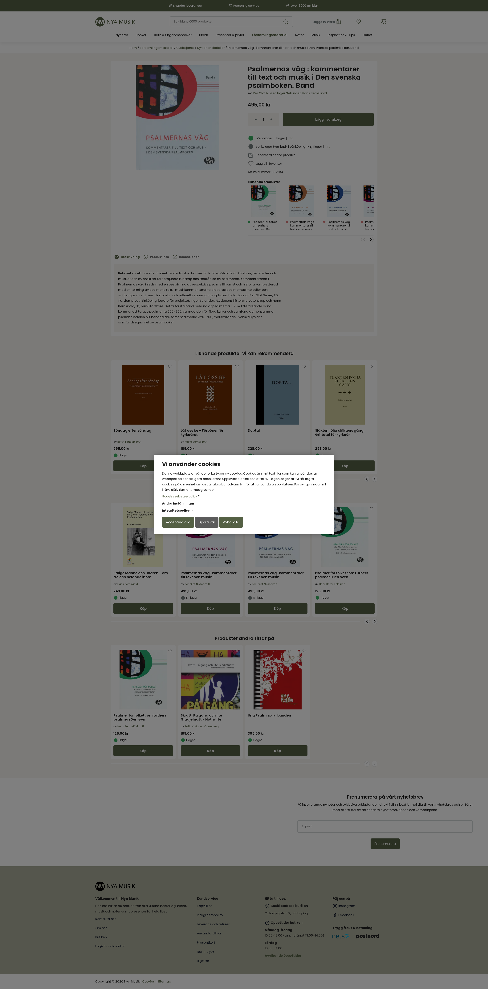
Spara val (207, 522)
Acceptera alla (178, 522)
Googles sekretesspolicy (180, 496)
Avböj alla (231, 522)
